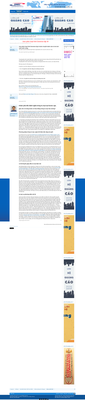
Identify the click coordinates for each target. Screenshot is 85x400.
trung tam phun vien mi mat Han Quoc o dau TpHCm (34, 214)
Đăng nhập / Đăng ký (69, 40)
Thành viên (25, 11)
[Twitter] (42, 399)
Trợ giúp (61, 393)
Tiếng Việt (12, 393)
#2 (60, 101)
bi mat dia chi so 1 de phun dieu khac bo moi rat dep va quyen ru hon (45, 134)
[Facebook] (39, 399)
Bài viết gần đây (22, 14)
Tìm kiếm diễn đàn (14, 14)
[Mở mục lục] (74, 389)
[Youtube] (48, 399)
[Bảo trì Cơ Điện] (46, 399)
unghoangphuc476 (13, 114)
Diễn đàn (19, 11)
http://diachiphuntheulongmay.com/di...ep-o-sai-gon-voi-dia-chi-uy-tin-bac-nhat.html (41, 112)
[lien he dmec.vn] (20, 31)
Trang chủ (13, 11)
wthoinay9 (26, 43)
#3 (60, 220)
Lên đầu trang (70, 393)
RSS (74, 393)
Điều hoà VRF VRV (18, 43)
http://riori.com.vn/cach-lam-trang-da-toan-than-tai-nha (30, 86)
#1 (60, 90)
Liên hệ (57, 393)
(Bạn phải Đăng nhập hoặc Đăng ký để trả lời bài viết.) (52, 224)
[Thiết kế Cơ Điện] (44, 399)
